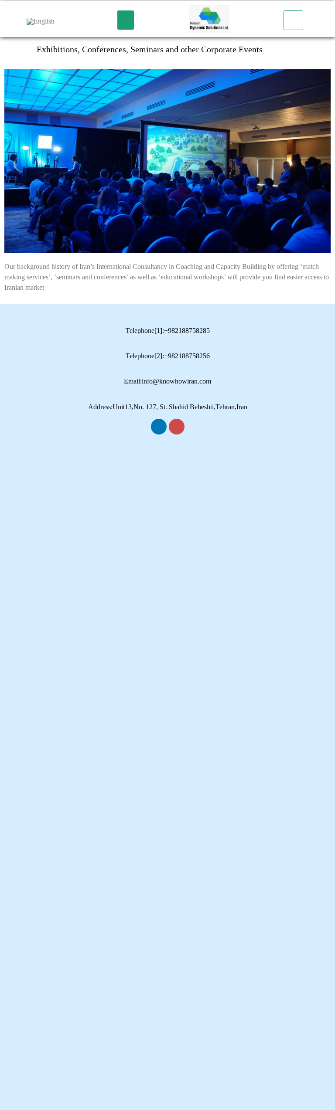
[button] (125, 20)
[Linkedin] (159, 426)
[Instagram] (177, 426)
